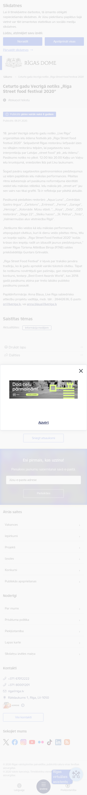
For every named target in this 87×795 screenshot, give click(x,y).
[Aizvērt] (81, 371)
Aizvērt (43, 422)
